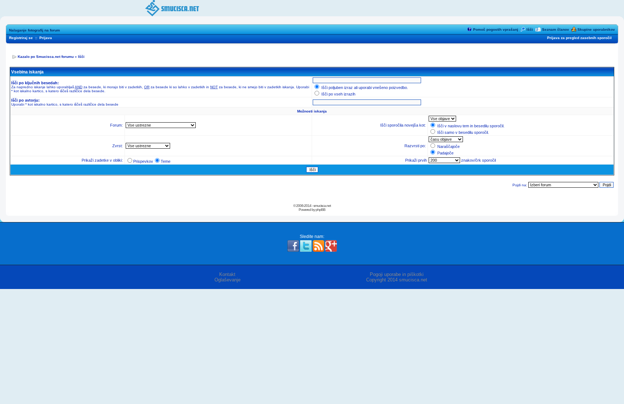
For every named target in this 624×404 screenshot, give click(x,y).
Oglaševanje (227, 279)
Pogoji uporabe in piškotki (397, 274)
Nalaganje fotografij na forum (34, 30)
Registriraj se (21, 38)
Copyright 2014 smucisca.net (396, 279)
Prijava (45, 38)
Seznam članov (555, 29)
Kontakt (227, 274)
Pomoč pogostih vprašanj (495, 29)
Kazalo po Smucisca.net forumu (46, 57)
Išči (529, 29)
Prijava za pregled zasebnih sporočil (579, 38)
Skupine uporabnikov (596, 29)
